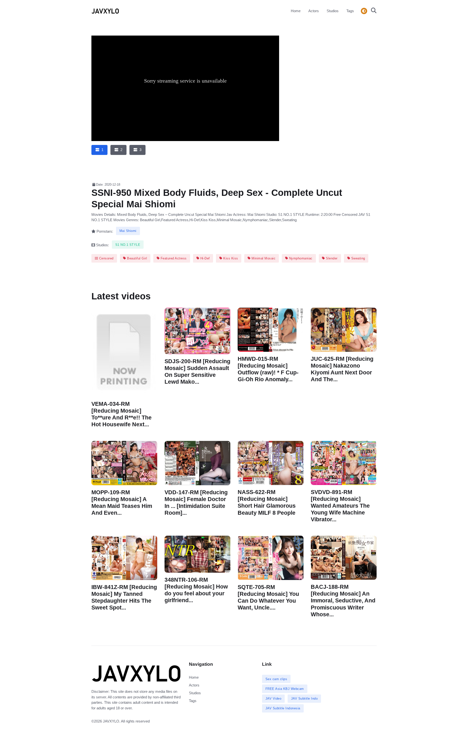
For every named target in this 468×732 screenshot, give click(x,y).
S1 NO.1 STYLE (127, 245)
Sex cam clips (276, 679)
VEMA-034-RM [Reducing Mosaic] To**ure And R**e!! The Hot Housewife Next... (121, 414)
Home (296, 11)
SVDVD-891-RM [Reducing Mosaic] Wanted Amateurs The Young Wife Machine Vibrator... (340, 506)
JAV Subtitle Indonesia (282, 708)
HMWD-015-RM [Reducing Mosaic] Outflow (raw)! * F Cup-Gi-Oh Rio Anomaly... (268, 369)
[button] (372, 11)
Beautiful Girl (136, 258)
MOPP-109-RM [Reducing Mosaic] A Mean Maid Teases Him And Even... (121, 502)
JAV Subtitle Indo (304, 698)
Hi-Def (204, 258)
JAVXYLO (111, 721)
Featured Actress (173, 258)
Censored (106, 258)
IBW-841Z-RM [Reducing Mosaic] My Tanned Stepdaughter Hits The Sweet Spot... (124, 597)
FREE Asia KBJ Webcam (284, 689)
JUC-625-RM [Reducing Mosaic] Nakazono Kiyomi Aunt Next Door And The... (342, 369)
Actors (313, 11)
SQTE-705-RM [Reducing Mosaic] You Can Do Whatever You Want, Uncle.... (268, 597)
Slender (331, 258)
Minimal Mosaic (263, 258)
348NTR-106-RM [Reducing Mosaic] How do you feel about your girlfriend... (196, 590)
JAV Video (273, 698)
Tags (350, 11)
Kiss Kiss (230, 258)
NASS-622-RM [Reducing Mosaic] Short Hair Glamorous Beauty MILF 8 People (267, 502)
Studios (333, 11)
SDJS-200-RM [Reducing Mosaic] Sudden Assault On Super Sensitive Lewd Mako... (197, 371)
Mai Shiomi (127, 231)
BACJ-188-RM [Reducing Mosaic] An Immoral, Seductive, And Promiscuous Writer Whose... (343, 601)
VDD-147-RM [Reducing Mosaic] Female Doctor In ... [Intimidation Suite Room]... (196, 502)
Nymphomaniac (300, 258)
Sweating (357, 258)
